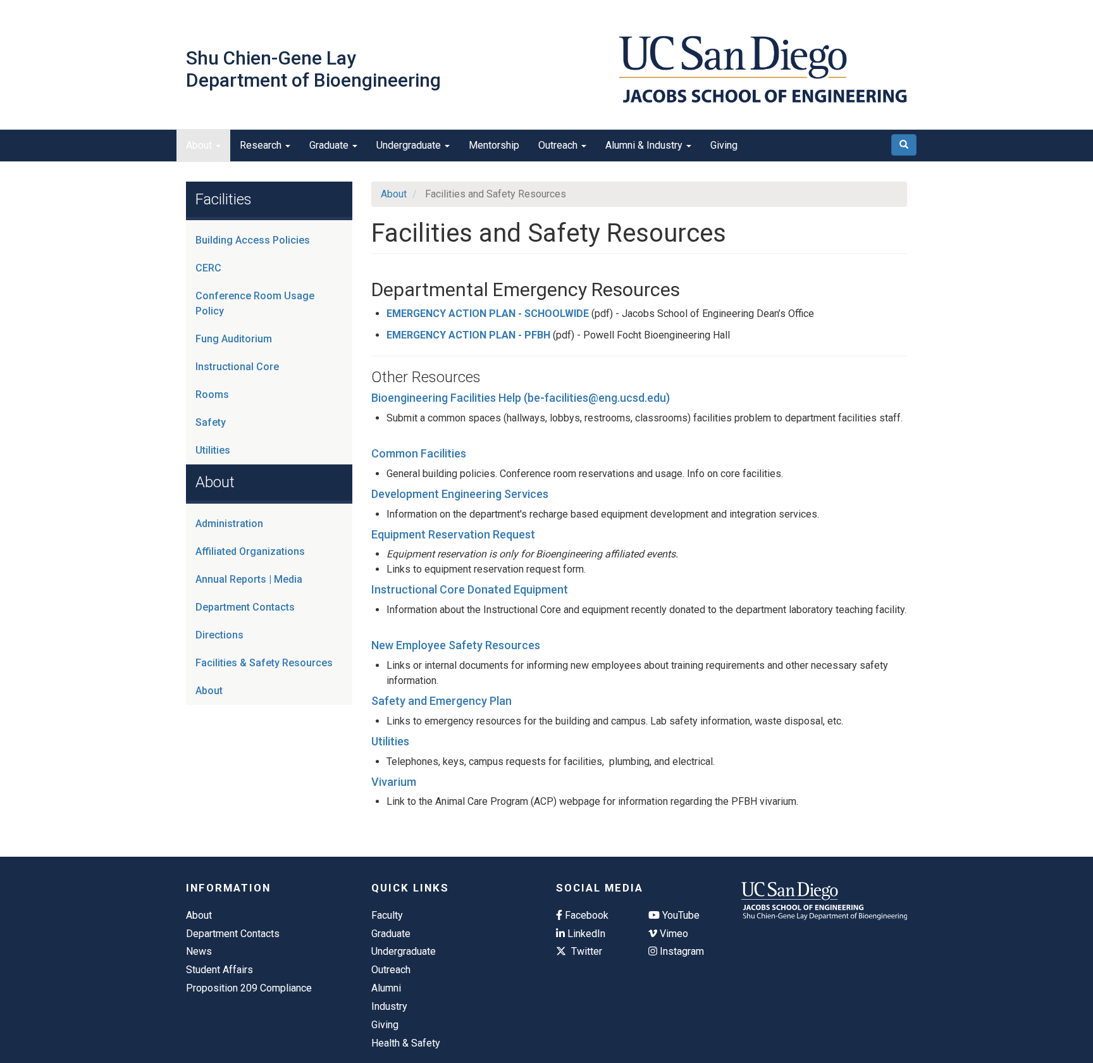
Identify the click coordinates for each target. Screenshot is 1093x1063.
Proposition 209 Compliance (249, 988)
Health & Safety (405, 1043)
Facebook (585, 915)
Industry (389, 1006)
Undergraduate (409, 145)
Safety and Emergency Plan (441, 700)
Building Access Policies (252, 240)
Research (262, 145)
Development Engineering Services (459, 493)
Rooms (212, 395)
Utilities (212, 450)
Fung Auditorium (233, 339)
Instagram (680, 951)
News (199, 951)
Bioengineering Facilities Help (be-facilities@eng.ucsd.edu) (520, 397)
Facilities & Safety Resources (264, 663)
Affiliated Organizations (250, 551)
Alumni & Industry (645, 145)
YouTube (680, 915)
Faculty (387, 915)
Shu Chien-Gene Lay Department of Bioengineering (313, 69)
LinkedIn (585, 934)
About (200, 145)
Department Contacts (245, 607)
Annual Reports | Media (248, 579)
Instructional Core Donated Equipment (469, 589)
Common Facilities (418, 453)
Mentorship (494, 145)
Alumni (386, 988)
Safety (210, 422)
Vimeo (672, 934)
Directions (219, 635)
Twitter (585, 951)
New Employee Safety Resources (455, 645)
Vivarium (393, 781)
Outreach (559, 145)
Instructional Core (237, 367)
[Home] (763, 69)
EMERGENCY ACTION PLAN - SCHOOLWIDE (487, 314)
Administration (229, 524)
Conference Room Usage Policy (254, 303)
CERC (208, 268)
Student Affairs (219, 970)
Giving (724, 145)
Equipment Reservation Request (453, 534)
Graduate (330, 145)
